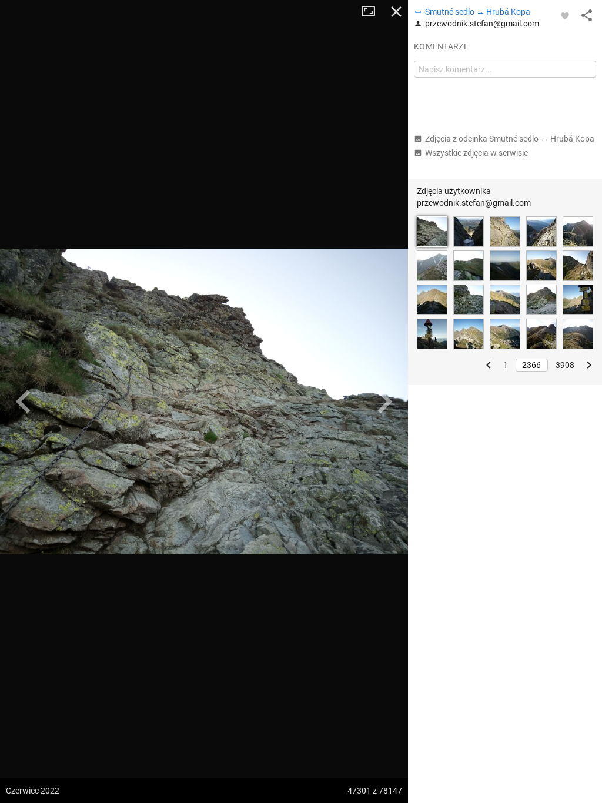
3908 (565, 365)
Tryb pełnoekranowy (372, 12)
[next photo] (384, 401)
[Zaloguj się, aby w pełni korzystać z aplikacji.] (565, 15)
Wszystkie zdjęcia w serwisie (476, 153)
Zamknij (396, 12)
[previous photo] (23, 401)
